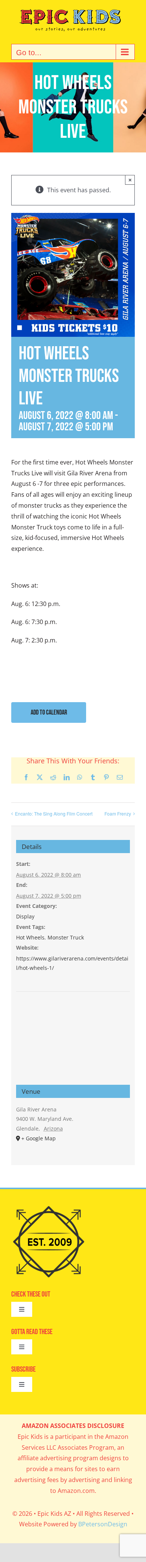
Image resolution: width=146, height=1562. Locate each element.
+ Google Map (38, 1138)
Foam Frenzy (117, 813)
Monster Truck (66, 937)
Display (25, 916)
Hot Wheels (30, 937)
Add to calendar (49, 712)
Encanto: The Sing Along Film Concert (53, 813)
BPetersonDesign (102, 1524)
